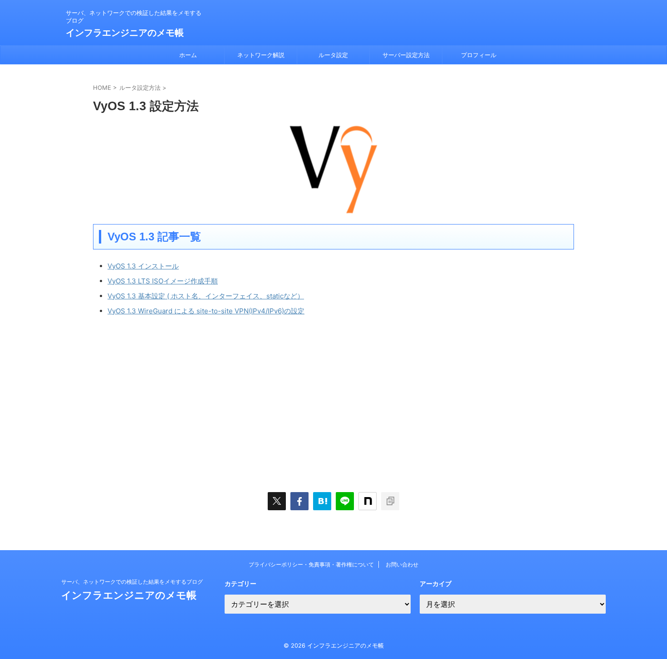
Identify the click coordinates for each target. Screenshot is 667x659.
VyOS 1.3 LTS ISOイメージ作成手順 (163, 281)
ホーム (188, 55)
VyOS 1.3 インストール (143, 266)
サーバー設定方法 (406, 55)
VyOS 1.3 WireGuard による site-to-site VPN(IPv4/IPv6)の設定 (206, 311)
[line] (345, 501)
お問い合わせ (402, 564)
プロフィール (478, 55)
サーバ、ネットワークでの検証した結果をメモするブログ (132, 581)
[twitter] (277, 501)
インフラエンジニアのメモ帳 (125, 32)
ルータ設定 (333, 55)
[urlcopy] (390, 501)
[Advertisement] (169, 400)
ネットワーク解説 (260, 55)
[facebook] (299, 501)
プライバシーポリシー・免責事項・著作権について (311, 564)
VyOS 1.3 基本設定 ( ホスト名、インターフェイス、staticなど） (206, 296)
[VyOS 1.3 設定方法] (322, 501)
